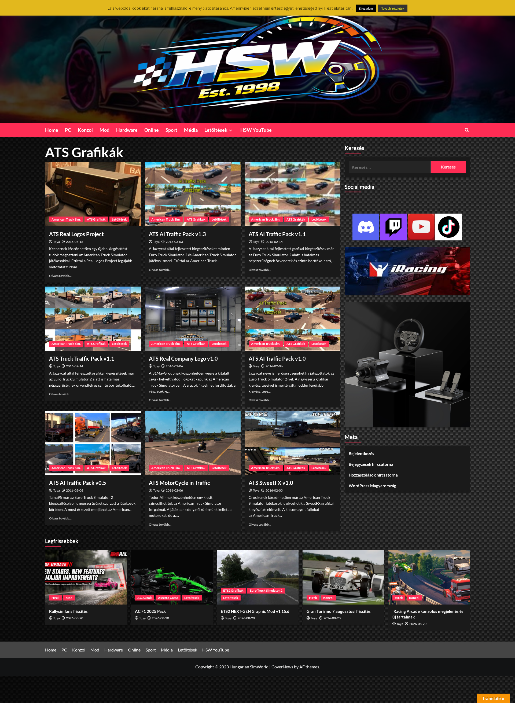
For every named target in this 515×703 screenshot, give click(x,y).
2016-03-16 (74, 242)
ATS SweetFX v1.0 (271, 482)
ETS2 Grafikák (233, 590)
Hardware (127, 130)
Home (51, 130)
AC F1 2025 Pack (150, 611)
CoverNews (282, 666)
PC (68, 130)
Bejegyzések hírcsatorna (371, 464)
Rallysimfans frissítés (68, 611)
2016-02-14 (274, 242)
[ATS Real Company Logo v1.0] (193, 318)
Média (191, 130)
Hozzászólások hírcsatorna (373, 475)
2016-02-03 (274, 490)
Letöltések (215, 130)
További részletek (392, 8)
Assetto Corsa (168, 598)
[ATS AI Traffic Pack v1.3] (193, 194)
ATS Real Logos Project (76, 234)
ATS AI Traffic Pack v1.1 (277, 234)
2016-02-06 (174, 366)
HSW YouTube (256, 130)
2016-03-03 (174, 242)
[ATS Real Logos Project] (93, 194)
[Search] (467, 130)
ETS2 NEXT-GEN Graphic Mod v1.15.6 (255, 611)
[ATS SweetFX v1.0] (292, 443)
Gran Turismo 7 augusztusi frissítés (339, 611)
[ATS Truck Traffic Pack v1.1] (93, 318)
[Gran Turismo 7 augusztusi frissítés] (343, 577)
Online (151, 130)
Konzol (85, 130)
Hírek (56, 598)
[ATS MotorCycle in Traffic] (193, 443)
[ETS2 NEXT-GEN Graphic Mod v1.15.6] (258, 577)
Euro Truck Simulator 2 (266, 590)
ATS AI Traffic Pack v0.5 (77, 482)
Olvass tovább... (60, 276)
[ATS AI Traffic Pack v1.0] (292, 318)
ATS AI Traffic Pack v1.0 (277, 358)
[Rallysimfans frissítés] (86, 577)
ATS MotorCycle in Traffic (179, 482)
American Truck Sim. (66, 219)
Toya (56, 242)
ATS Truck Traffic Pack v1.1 (81, 358)
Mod (104, 130)
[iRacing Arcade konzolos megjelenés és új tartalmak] (429, 577)
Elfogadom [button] (366, 8)
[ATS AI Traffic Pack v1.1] (292, 194)
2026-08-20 (74, 618)
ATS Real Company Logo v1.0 (183, 358)
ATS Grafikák (96, 219)
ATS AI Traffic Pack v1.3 (177, 234)
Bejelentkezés (361, 453)
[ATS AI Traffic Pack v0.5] (93, 443)
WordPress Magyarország (372, 486)
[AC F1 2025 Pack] (172, 577)
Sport (171, 130)
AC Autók (144, 598)
